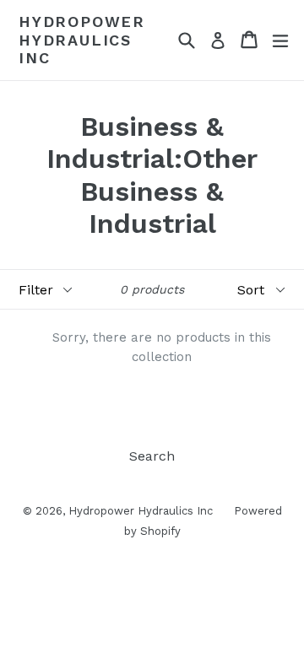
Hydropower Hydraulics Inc (82, 40)
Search (152, 456)
